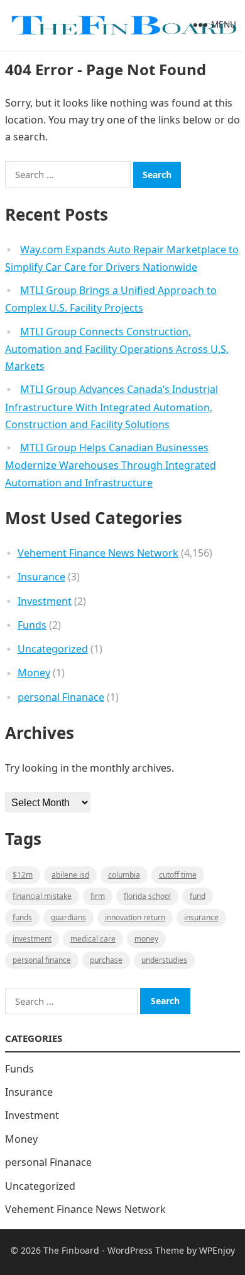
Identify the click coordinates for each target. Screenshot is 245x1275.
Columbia (124, 874)
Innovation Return (135, 917)
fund (197, 896)
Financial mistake (42, 896)
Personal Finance (42, 960)
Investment (45, 601)
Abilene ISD (70, 874)
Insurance (41, 577)
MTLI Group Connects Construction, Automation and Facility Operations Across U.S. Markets (117, 349)
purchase (106, 960)
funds (22, 917)
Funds (32, 625)
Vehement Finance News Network (98, 553)
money (146, 938)
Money (34, 672)
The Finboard (71, 1250)
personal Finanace (61, 697)
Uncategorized (53, 649)
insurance (201, 917)
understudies (164, 960)
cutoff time (178, 874)
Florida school (147, 896)
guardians (68, 917)
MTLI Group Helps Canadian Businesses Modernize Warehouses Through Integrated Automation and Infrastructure (110, 465)
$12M (23, 874)
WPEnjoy (217, 1250)
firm (97, 896)
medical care (93, 938)
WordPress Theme (145, 1250)
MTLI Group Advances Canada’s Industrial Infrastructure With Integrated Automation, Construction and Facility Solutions (111, 406)
